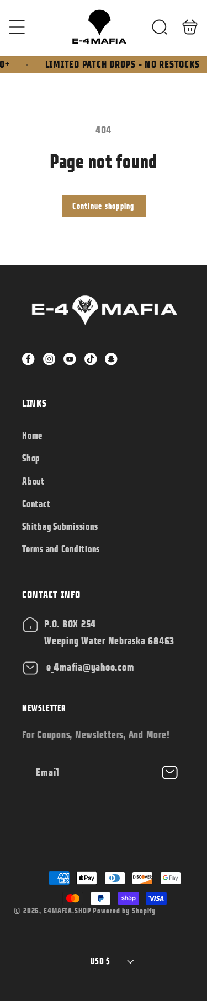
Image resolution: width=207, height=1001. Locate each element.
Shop (31, 458)
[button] (17, 27)
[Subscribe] (170, 772)
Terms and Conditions (61, 549)
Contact (36, 503)
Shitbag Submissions (60, 526)
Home (32, 435)
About (33, 481)
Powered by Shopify (124, 911)
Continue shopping (103, 206)
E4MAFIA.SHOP (68, 911)
